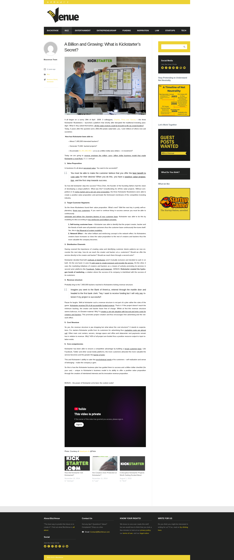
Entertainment (83, 30)
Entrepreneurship (106, 30)
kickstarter (50, 82)
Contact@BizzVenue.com (100, 532)
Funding (126, 30)
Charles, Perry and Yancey (124, 120)
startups (170, 30)
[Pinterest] (54, 2)
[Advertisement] (93, 489)
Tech (183, 30)
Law (157, 30)
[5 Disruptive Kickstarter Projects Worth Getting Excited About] (132, 463)
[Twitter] (51, 2)
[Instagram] (61, 2)
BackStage (52, 30)
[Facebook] (67, 2)
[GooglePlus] (64, 2)
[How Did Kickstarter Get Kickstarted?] (77, 463)
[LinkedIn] (57, 2)
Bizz (67, 30)
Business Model (52, 79)
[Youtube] (47, 2)
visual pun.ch (84, 451)
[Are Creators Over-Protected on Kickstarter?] (104, 463)
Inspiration (143, 30)
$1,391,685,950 (85, 151)
